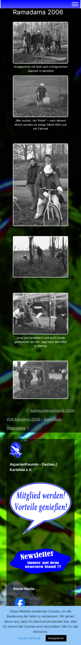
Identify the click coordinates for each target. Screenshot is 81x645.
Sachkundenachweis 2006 (52, 410)
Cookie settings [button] (29, 638)
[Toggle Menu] (75, 4)
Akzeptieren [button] (56, 638)
